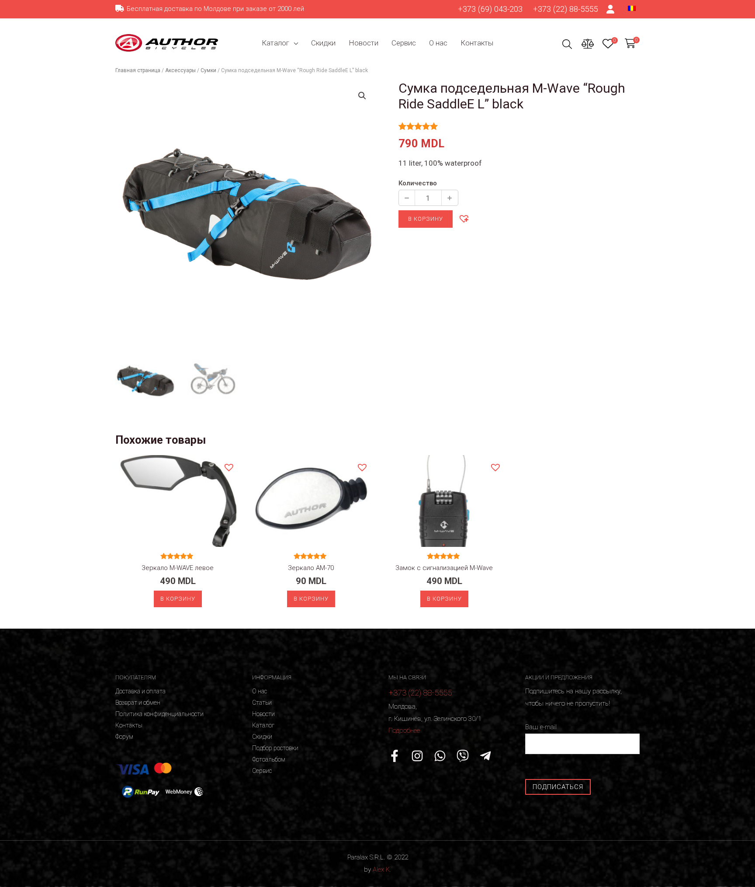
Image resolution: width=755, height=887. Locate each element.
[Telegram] (485, 756)
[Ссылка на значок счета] (610, 9)
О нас (438, 42)
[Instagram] (417, 756)
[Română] (631, 7)
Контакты (477, 42)
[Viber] (463, 756)
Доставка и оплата (140, 691)
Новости (363, 42)
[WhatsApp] (440, 756)
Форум (124, 736)
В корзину (425, 219)
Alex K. (382, 869)
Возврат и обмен (137, 702)
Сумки (208, 70)
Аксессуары (180, 70)
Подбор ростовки (275, 747)
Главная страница (137, 70)
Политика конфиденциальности (159, 713)
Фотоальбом (268, 759)
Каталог (275, 42)
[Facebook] (394, 756)
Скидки (323, 42)
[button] (464, 218)
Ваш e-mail (541, 727)
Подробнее (404, 730)
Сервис (403, 42)
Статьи (262, 702)
